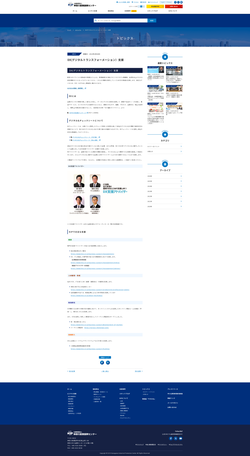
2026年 (149, 176)
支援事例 (130, 11)
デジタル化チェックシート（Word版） (85, 140)
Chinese (169, 2)
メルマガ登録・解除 (124, 2)
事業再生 (70, 411)
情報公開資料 (124, 410)
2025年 (149, 181)
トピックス (78, 30)
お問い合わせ (174, 6)
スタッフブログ (152, 11)
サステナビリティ (125, 418)
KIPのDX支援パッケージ (77, 113)
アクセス (135, 2)
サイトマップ (154, 2)
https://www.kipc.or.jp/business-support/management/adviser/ (95, 268)
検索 (152, 20)
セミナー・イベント (149, 392)
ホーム (75, 11)
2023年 (149, 191)
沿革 (121, 401)
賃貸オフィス (97, 394)
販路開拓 (70, 399)
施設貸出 (111, 11)
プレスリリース (173, 389)
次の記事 (138, 371)
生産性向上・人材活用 (74, 413)
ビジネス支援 (92, 11)
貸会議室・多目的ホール (101, 392)
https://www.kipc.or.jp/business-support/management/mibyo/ (95, 263)
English (163, 2)
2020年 (149, 206)
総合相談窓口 (72, 396)
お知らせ (150, 151)
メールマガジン (173, 403)
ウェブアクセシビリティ (176, 444)
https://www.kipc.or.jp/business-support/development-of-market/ (97, 325)
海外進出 (70, 401)
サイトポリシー (163, 444)
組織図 (122, 403)
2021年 (149, 201)
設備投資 (70, 403)
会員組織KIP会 (124, 408)
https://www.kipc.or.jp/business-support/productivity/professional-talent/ (100, 290)
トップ (69, 30)
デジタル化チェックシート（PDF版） (85, 137)
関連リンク (171, 398)
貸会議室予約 (155, 6)
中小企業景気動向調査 (175, 393)
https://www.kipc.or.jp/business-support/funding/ (90, 349)
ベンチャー (71, 406)
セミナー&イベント (153, 146)
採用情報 (122, 406)
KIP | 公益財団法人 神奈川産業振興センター (82, 4)
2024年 (149, 186)
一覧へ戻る (105, 371)
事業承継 (70, 408)
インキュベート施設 (99, 397)
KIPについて (173, 11)
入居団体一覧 (97, 401)
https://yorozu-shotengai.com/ (96, 328)
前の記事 (72, 371)
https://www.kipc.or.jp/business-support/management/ (92, 254)
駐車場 (144, 2)
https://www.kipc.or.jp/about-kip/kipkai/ (87, 295)
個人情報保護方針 (151, 444)
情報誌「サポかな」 (149, 399)
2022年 (149, 196)
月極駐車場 (97, 399)
